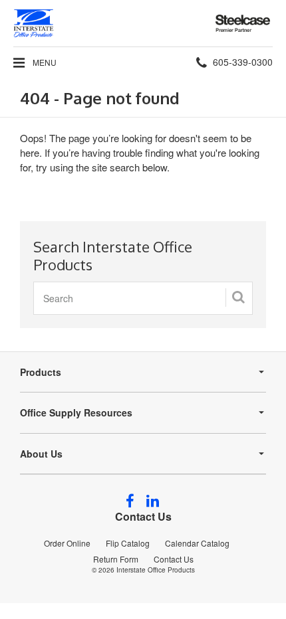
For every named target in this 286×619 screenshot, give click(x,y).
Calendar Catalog (197, 543)
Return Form (115, 559)
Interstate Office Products (155, 570)
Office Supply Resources (76, 412)
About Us (41, 453)
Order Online (67, 543)
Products (40, 372)
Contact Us (143, 516)
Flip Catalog (128, 543)
